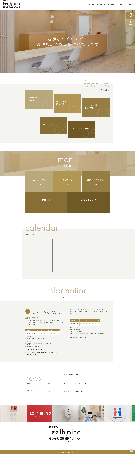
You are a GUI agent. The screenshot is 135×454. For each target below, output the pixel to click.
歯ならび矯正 (39, 181)
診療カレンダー (40, 343)
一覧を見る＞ (29, 391)
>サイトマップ (67, 441)
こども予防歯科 (67, 181)
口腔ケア (46, 202)
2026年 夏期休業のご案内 (71, 374)
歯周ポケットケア (95, 181)
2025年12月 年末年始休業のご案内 (73, 391)
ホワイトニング (88, 202)
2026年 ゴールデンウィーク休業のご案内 (75, 383)
